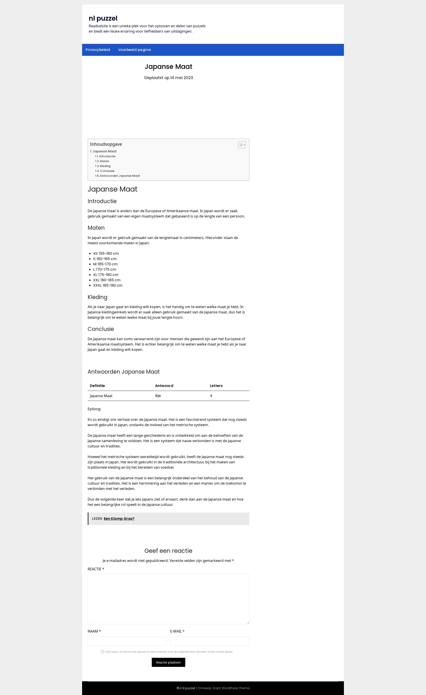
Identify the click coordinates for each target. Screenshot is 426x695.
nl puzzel (103, 18)
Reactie (96, 569)
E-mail (177, 631)
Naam (94, 631)
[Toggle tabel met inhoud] (240, 145)
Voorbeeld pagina (134, 49)
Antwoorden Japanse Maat (120, 176)
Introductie (107, 156)
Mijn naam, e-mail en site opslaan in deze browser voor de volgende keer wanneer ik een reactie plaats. (169, 652)
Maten (104, 161)
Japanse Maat (105, 151)
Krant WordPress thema (231, 688)
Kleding (105, 166)
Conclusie (107, 171)
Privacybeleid (98, 49)
